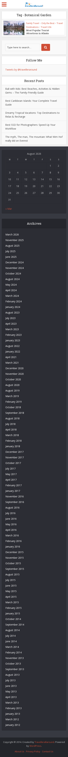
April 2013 (11, 697)
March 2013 (12, 702)
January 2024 (12, 307)
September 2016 (14, 502)
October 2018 (13, 407)
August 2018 (12, 418)
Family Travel (32, 23)
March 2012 (12, 719)
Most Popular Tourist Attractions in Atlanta (37, 32)
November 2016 (14, 496)
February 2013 (13, 708)
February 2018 (13, 440)
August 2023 (12, 312)
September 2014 (14, 624)
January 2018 (12, 446)
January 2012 (12, 725)
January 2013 (12, 713)
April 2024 (11, 290)
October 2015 (13, 563)
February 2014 (13, 652)
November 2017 (14, 457)
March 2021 (12, 362)
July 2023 (10, 318)
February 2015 (13, 608)
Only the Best (47, 23)
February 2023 (13, 334)
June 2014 (11, 641)
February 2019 (13, 401)
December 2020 (14, 368)
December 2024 (14, 262)
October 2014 (13, 619)
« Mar (8, 208)
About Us (19, 751)
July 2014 (10, 635)
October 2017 (13, 463)
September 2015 (14, 568)
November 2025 (14, 240)
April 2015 (11, 596)
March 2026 (12, 234)
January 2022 (12, 351)
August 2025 (12, 245)
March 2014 (12, 647)
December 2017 (14, 451)
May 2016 (11, 524)
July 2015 (10, 580)
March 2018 (12, 435)
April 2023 (11, 323)
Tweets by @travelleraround (21, 69)
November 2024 (14, 268)
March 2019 (12, 396)
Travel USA (46, 27)
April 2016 (11, 529)
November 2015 (14, 557)
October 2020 (13, 379)
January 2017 (12, 490)
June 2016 (11, 518)
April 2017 (11, 479)
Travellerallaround (44, 742)
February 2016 (13, 541)
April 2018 (11, 429)
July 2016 (10, 513)
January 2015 (12, 613)
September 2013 (14, 669)
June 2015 (11, 585)
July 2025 (10, 251)
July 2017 (10, 468)
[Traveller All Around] (34, 4)
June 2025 (11, 256)
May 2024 (11, 284)
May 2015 (11, 591)
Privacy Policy (33, 751)
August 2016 (12, 507)
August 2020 (12, 385)
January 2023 (12, 340)
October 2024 (13, 273)
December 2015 (14, 552)
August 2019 (12, 390)
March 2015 (12, 602)
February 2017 (13, 485)
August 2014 (12, 630)
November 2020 (14, 373)
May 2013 (11, 691)
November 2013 (14, 658)
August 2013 (12, 674)
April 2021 (11, 357)
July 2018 (10, 424)
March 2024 (12, 295)
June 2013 (11, 686)
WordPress (35, 745)
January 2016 (12, 546)
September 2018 (14, 412)
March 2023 (12, 329)
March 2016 (12, 535)
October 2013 (13, 663)
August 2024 (12, 279)
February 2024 (13, 301)
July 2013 (10, 680)
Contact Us (47, 751)
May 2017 (11, 474)
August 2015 (12, 574)
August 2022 (12, 346)
